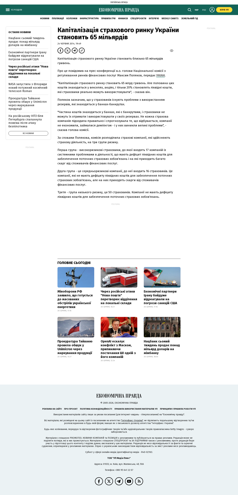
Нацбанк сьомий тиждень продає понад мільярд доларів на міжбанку (162, 347)
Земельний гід (189, 18)
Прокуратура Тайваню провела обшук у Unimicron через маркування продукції (74, 347)
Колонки (71, 18)
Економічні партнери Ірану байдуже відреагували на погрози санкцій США (160, 297)
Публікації (58, 18)
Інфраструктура (89, 18)
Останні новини (19, 32)
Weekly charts (170, 18)
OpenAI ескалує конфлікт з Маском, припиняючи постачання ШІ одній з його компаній (118, 349)
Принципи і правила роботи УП (178, 409)
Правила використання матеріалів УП (136, 409)
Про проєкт (71, 409)
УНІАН (160, 75)
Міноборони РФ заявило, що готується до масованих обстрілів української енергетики (75, 299)
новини (44, 18)
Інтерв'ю (154, 18)
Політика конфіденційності (96, 409)
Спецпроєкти (138, 18)
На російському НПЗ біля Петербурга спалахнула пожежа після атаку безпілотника (25, 121)
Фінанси (123, 18)
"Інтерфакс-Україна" (132, 420)
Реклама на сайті (52, 409)
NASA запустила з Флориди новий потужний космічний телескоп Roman (27, 87)
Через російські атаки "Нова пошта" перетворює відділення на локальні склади (119, 297)
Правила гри (108, 18)
